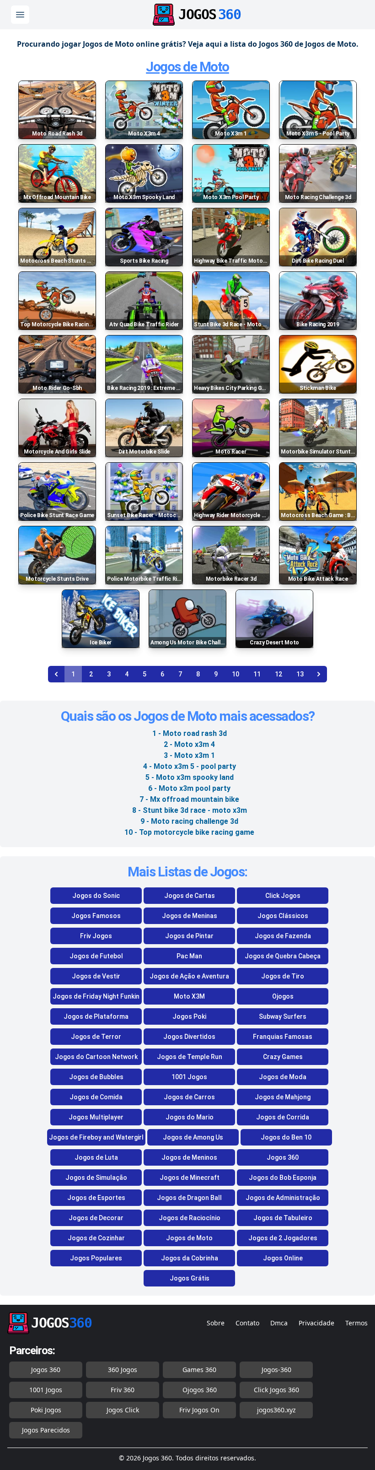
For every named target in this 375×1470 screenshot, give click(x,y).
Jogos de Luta (96, 1157)
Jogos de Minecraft (190, 1177)
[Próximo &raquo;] (319, 674)
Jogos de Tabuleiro (282, 1217)
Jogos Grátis (189, 1278)
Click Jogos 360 (276, 1389)
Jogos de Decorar (96, 1217)
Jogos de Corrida (282, 1117)
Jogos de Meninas (189, 915)
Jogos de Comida (96, 1097)
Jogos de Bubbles (96, 1077)
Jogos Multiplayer (96, 1117)
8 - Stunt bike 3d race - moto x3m (189, 810)
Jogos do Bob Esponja (282, 1177)
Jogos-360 (276, 1369)
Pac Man (189, 956)
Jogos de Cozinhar (96, 1238)
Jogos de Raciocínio (189, 1217)
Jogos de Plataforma (96, 1016)
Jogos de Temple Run (189, 1056)
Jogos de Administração (283, 1197)
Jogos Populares (96, 1258)
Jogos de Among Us (193, 1137)
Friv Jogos (96, 936)
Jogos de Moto (187, 67)
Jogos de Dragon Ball (189, 1197)
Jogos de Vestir (96, 976)
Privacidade (316, 1323)
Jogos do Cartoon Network (96, 1056)
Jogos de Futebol (96, 956)
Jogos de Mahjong (283, 1097)
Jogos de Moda (282, 1077)
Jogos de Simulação (96, 1177)
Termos (356, 1323)
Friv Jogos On (199, 1409)
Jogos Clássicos (282, 915)
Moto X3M (189, 996)
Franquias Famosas (282, 1036)
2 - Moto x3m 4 (189, 744)
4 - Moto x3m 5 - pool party (189, 766)
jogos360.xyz (276, 1409)
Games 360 (199, 1369)
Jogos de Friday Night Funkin (96, 996)
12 (278, 674)
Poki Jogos (46, 1409)
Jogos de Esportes (96, 1197)
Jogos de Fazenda (283, 936)
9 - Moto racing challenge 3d (189, 821)
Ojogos (283, 996)
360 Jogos (122, 1369)
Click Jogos (282, 895)
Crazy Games (283, 1056)
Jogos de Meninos (189, 1157)
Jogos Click (123, 1409)
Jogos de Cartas (189, 895)
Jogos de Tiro (282, 976)
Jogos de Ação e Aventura (189, 976)
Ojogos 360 (199, 1389)
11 (257, 674)
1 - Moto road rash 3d (189, 733)
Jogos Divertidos (189, 1036)
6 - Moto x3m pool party (189, 788)
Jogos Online (283, 1258)
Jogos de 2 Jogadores (282, 1238)
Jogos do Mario (190, 1117)
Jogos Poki (189, 1016)
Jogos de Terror (96, 1036)
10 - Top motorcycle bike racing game (189, 832)
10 (235, 674)
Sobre (216, 1323)
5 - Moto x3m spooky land (189, 777)
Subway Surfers (282, 1016)
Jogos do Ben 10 (286, 1137)
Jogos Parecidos (46, 1430)
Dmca (279, 1323)
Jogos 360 (283, 1157)
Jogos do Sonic (96, 895)
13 (300, 674)
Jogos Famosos (96, 915)
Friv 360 (122, 1389)
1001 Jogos (189, 1077)
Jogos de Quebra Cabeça (283, 956)
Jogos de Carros (189, 1097)
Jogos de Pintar (189, 936)
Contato (247, 1323)
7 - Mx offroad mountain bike (189, 799)
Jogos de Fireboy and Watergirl (96, 1137)
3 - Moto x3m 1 (189, 755)
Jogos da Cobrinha (189, 1258)
